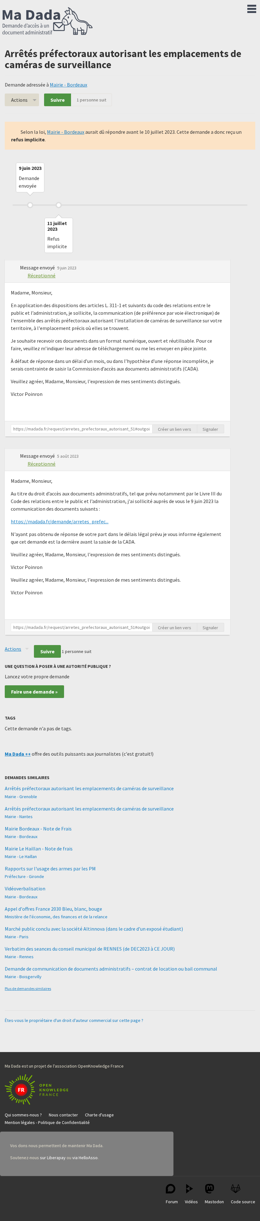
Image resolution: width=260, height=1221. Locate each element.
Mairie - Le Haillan (21, 856)
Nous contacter (63, 1115)
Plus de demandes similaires (28, 988)
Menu (252, 8)
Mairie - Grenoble (21, 796)
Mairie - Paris (17, 937)
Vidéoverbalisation (25, 888)
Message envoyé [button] (38, 267)
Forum (172, 1202)
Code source (243, 1202)
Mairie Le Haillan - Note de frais (39, 848)
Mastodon (214, 1202)
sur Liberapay (53, 1157)
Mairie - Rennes (19, 956)
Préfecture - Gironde (24, 876)
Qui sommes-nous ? (23, 1115)
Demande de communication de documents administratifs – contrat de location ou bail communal (111, 969)
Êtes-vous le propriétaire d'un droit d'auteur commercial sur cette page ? (74, 1020)
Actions (19, 100)
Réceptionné (41, 275)
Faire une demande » (34, 691)
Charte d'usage (99, 1115)
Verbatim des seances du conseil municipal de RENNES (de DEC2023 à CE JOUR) (90, 949)
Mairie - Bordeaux (68, 84)
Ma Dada (47, 21)
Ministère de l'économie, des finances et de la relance (56, 917)
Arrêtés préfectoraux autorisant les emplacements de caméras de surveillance (89, 788)
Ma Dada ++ (18, 754)
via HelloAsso (85, 1157)
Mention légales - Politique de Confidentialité (47, 1122)
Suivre (57, 100)
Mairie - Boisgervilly (23, 976)
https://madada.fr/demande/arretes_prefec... (59, 521)
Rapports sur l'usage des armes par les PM (50, 868)
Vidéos (191, 1202)
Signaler (210, 429)
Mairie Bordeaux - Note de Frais (38, 828)
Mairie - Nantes (19, 816)
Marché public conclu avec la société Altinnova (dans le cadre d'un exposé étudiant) (94, 929)
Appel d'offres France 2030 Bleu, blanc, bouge (53, 909)
